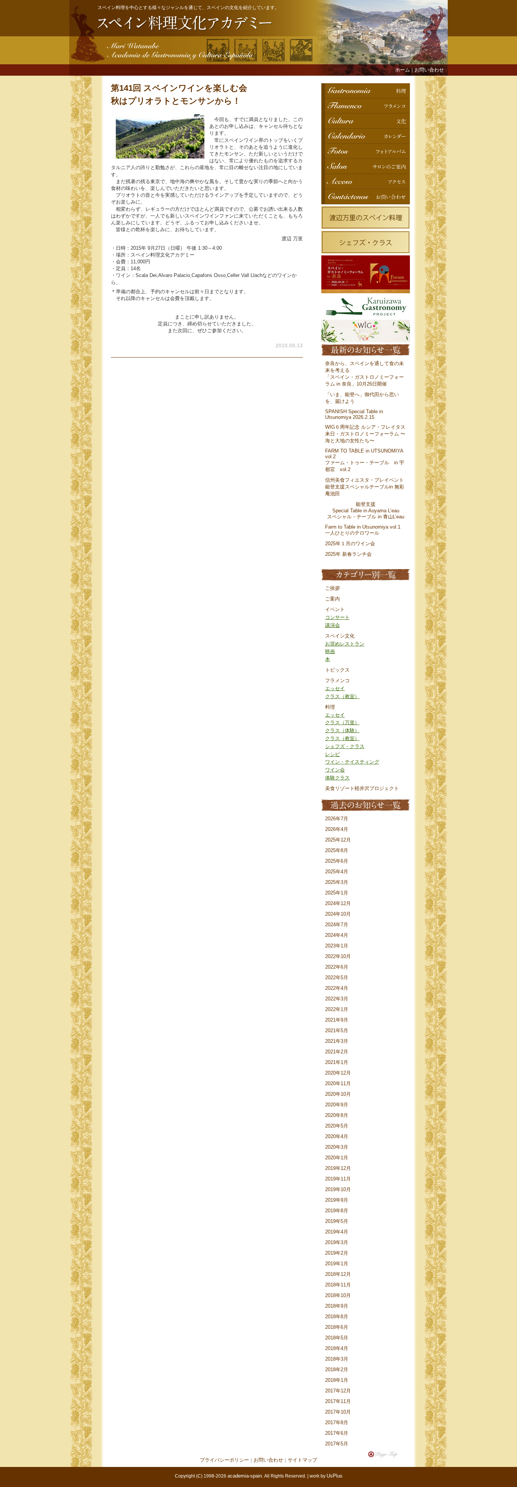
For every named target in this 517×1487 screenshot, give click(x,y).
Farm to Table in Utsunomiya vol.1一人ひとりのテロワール (362, 530)
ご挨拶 (332, 588)
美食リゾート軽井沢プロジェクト (362, 788)
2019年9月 (336, 1200)
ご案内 (332, 599)
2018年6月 (336, 1327)
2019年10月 (338, 1189)
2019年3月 (336, 1242)
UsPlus (335, 1476)
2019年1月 (336, 1263)
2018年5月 (336, 1338)
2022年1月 (336, 1009)
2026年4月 (336, 829)
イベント (335, 609)
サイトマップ (302, 1460)
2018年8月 (336, 1316)
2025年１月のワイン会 (350, 543)
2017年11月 (338, 1401)
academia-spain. (245, 1476)
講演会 (332, 625)
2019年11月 (338, 1179)
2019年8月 (336, 1210)
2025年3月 (336, 882)
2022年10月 (338, 956)
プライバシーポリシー (224, 1460)
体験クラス (337, 778)
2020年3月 (336, 1147)
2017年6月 (336, 1433)
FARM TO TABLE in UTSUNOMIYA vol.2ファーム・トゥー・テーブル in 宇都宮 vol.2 (364, 460)
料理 (330, 707)
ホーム (402, 70)
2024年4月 (336, 935)
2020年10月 (338, 1094)
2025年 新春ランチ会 (348, 554)
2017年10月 (338, 1412)
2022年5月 (336, 977)
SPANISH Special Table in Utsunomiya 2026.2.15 (354, 414)
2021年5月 (336, 1030)
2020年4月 (336, 1136)
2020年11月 (338, 1083)
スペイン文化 (340, 636)
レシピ (332, 754)
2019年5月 (336, 1221)
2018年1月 (336, 1380)
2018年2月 (336, 1369)
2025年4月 (336, 871)
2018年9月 (336, 1306)
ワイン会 (335, 770)
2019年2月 (336, 1253)
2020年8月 (336, 1115)
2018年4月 (336, 1348)
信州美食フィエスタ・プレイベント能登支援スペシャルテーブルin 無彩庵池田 (364, 486)
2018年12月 (338, 1274)
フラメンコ (337, 680)
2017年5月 (336, 1444)
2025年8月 (336, 850)
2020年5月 (336, 1126)
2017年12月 (338, 1391)
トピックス (337, 670)
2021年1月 (336, 1062)
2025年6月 (336, 861)
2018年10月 (338, 1295)
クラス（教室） (342, 696)
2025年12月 (338, 840)
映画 (330, 651)
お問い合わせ (429, 70)
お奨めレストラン (344, 644)
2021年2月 (336, 1052)
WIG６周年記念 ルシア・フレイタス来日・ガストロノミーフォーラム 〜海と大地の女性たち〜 (365, 433)
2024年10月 (338, 914)
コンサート (337, 617)
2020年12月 (338, 1073)
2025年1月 (336, 893)
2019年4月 (336, 1232)
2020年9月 (336, 1104)
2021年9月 (336, 1020)
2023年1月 (336, 946)
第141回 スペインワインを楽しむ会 (179, 88)
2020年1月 (336, 1157)
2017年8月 (336, 1422)
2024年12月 (338, 903)
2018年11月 (338, 1285)
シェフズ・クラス (344, 746)
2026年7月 (336, 818)
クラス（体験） (342, 730)
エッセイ (335, 688)
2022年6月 (336, 967)
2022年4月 (336, 988)
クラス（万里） (342, 722)
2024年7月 (336, 924)
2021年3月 (336, 1041)
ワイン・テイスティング (352, 762)
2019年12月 (338, 1168)
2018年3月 (336, 1359)
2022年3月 (336, 999)
